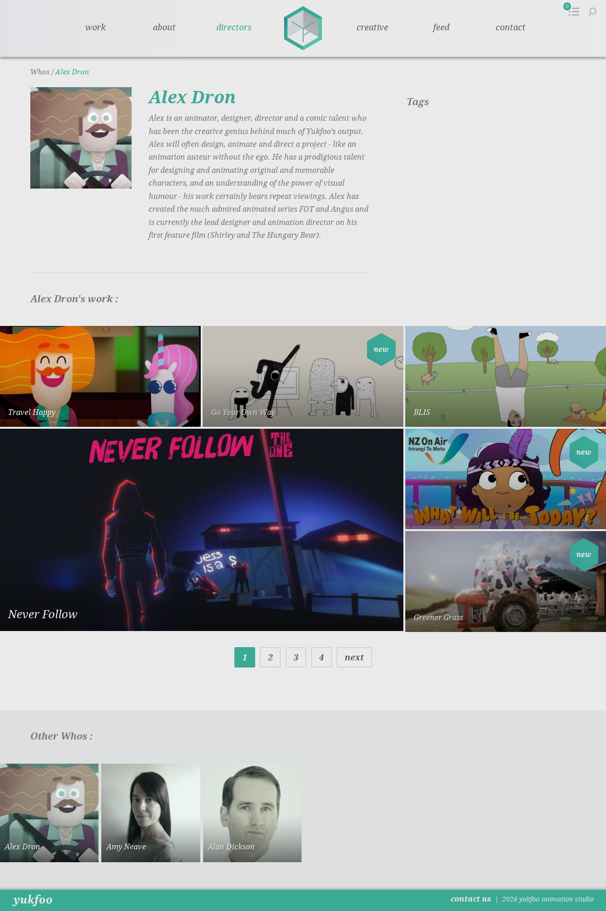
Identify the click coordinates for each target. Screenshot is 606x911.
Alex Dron (72, 72)
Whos (40, 72)
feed (441, 27)
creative (372, 27)
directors (233, 27)
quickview (160, 410)
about (164, 27)
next (354, 657)
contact (511, 27)
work (95, 27)
